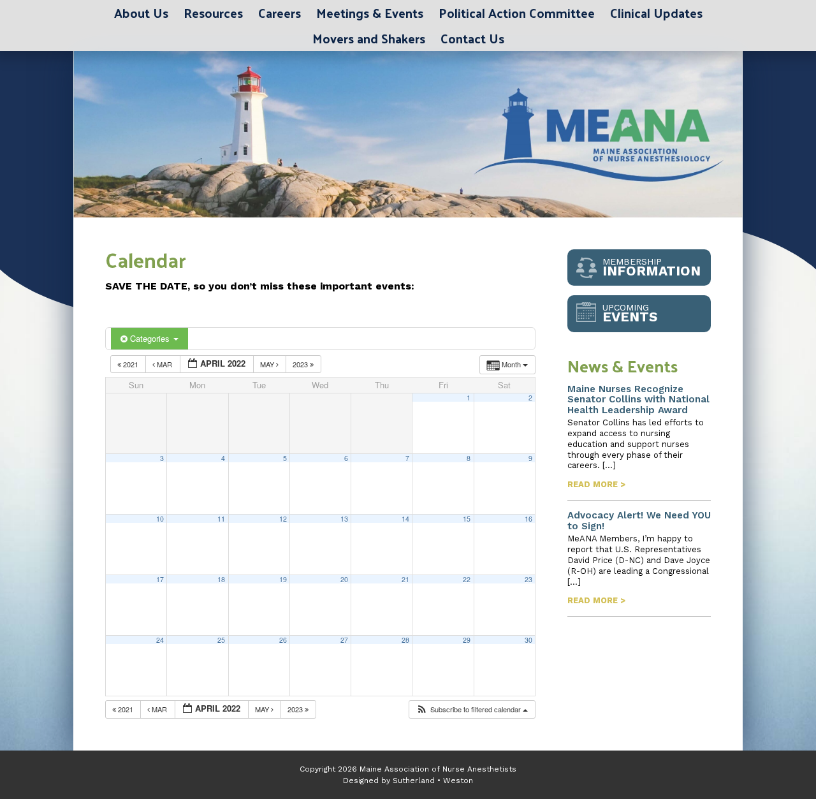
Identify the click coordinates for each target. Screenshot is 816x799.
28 (405, 640)
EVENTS (629, 313)
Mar (164, 364)
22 (466, 579)
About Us (141, 12)
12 (283, 519)
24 (160, 640)
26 (283, 640)
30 (528, 640)
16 (528, 519)
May (268, 364)
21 (405, 579)
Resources (213, 12)
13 (344, 519)
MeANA (233, 134)
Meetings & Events (369, 12)
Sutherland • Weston (433, 780)
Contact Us (472, 38)
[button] (471, 709)
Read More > (596, 484)
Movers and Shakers (368, 38)
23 (528, 579)
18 (221, 579)
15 (466, 519)
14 (405, 519)
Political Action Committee (517, 12)
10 (160, 519)
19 (283, 579)
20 (344, 579)
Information (651, 267)
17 (160, 579)
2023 (301, 364)
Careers (279, 12)
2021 (130, 364)
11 (221, 519)
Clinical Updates (656, 12)
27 (344, 640)
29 (466, 640)
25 (221, 640)
